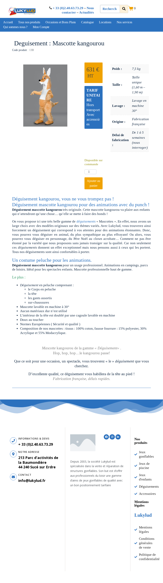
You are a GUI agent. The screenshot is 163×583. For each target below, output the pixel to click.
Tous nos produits (29, 22)
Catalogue (87, 22)
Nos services (124, 22)
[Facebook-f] (106, 436)
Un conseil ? (93, 145)
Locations (105, 22)
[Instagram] (112, 436)
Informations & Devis (33, 438)
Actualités (86, 12)
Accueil (8, 22)
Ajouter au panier (93, 183)
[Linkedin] (118, 436)
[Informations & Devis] (13, 440)
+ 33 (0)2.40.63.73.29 (68, 8)
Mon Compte (41, 27)
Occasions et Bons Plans (61, 22)
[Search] (124, 9)
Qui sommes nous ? (15, 27)
